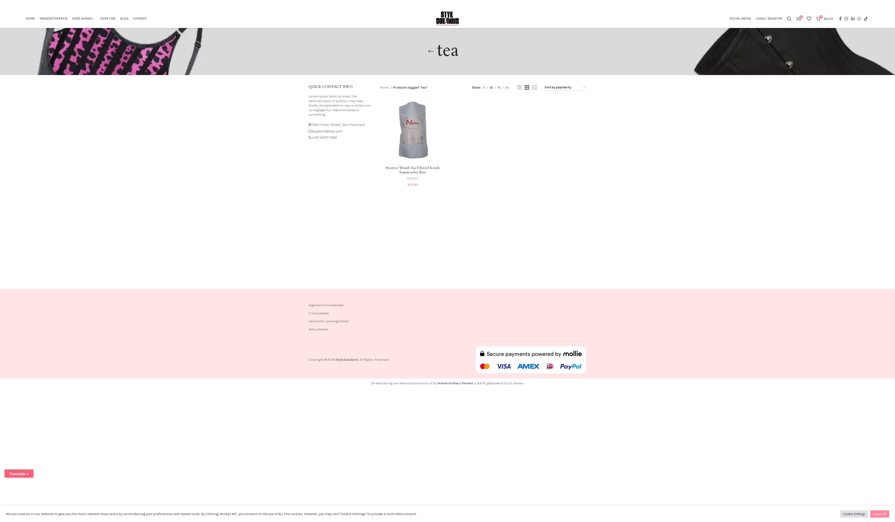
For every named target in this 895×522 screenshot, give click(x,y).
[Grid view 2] (519, 88)
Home (384, 87)
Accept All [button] (879, 514)
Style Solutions (347, 360)
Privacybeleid (319, 313)
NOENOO (413, 178)
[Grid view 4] (534, 88)
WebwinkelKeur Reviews (455, 383)
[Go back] (431, 51)
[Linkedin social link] (853, 18)
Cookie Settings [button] (854, 514)
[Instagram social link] (846, 18)
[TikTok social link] (866, 18)
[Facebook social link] (840, 18)
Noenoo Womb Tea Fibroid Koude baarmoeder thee (413, 170)
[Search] (789, 18)
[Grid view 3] (527, 88)
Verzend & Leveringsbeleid (328, 321)
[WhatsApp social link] (859, 18)
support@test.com (327, 131)
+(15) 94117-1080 (324, 137)
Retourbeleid (318, 329)
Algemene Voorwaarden (326, 305)
